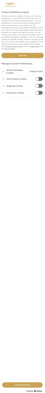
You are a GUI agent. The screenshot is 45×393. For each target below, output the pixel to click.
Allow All (22, 55)
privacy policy (9, 49)
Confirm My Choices (22, 385)
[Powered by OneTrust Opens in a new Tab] (35, 391)
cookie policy (34, 46)
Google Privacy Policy (14, 46)
